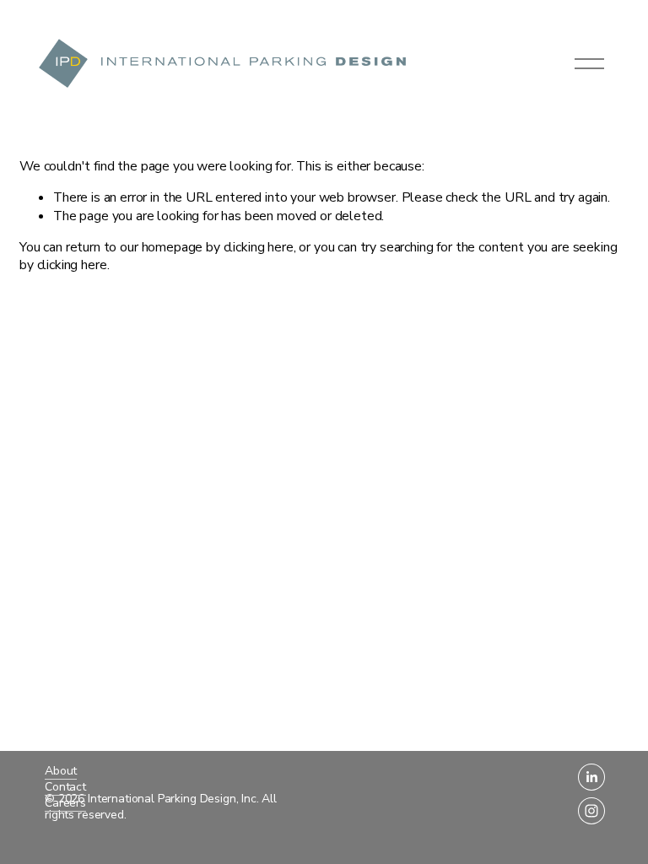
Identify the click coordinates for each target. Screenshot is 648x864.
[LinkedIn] (591, 777)
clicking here (259, 247)
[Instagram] (591, 810)
